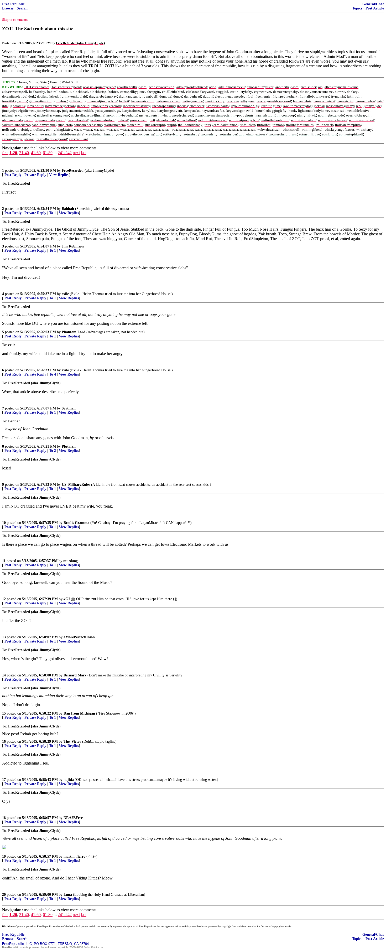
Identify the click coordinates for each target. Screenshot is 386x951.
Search (22, 8)
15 (4, 713)
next (76, 152)
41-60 (36, 152)
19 (4, 856)
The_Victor (72, 741)
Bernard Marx (75, 675)
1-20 (13, 152)
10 (4, 523)
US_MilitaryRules (76, 485)
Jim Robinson (73, 246)
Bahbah (68, 209)
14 (4, 675)
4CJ (67, 599)
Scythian (69, 408)
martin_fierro (74, 856)
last (83, 152)
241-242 (65, 152)
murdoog (70, 561)
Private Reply (35, 175)
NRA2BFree (73, 818)
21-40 (24, 152)
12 (4, 599)
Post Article (375, 8)
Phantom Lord (73, 332)
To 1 (52, 213)
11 (4, 561)
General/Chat (373, 4)
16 (4, 741)
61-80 (48, 152)
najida (69, 780)
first (5, 152)
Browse (7, 8)
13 (4, 637)
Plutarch (69, 446)
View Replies (59, 175)
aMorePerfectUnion (79, 637)
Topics (357, 8)
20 (4, 895)
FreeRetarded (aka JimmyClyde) (88, 171)
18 (4, 818)
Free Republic (13, 4)
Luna (68, 895)
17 (4, 780)
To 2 (52, 451)
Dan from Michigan (79, 713)
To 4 (52, 374)
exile (65, 294)
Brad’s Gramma (76, 523)
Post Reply (13, 175)
